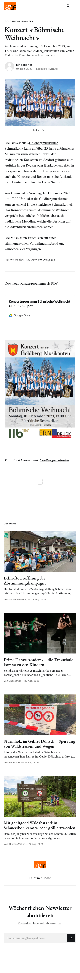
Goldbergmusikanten (19, 21)
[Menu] (75, 6)
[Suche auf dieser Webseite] (68, 6)
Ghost (46, 878)
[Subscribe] (71, 938)
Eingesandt (24, 65)
